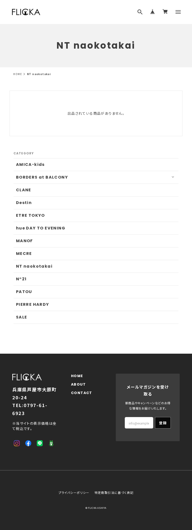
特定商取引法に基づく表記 (114, 492)
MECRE (24, 253)
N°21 (21, 279)
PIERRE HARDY (32, 304)
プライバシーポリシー (74, 492)
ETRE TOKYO (30, 215)
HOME (17, 74)
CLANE (23, 190)
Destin (24, 203)
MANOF (24, 241)
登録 (163, 422)
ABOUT (78, 384)
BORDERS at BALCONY (42, 177)
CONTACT (81, 393)
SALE (21, 317)
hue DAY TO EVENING (40, 228)
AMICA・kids (30, 164)
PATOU (24, 292)
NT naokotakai (34, 266)
